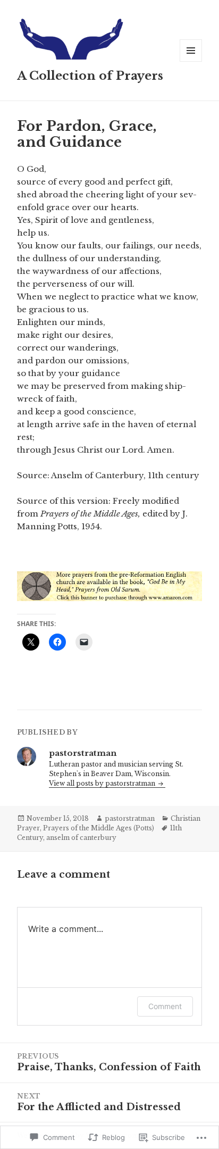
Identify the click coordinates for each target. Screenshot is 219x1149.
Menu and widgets (191, 61)
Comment (165, 1006)
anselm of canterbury (81, 838)
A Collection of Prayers (90, 76)
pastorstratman (130, 818)
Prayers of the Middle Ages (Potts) (98, 828)
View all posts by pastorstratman (103, 783)
